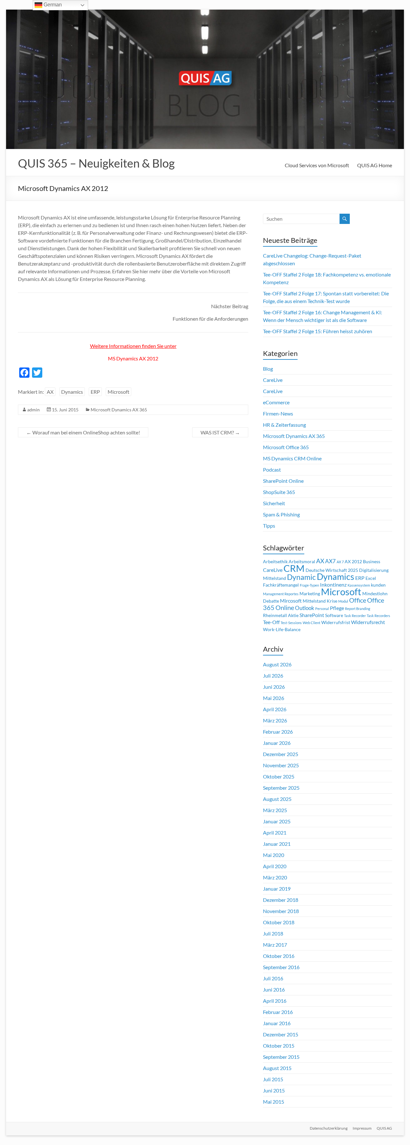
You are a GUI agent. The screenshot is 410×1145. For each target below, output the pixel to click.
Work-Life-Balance (281, 629)
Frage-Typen (309, 585)
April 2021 (274, 832)
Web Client (311, 623)
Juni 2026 (274, 687)
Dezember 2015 (280, 1034)
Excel (370, 578)
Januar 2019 (277, 889)
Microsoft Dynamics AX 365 (119, 409)
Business (371, 561)
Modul (343, 601)
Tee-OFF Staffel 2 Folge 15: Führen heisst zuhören (317, 331)
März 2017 (275, 945)
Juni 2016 (274, 989)
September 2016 (281, 967)
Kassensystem (359, 585)
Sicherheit (274, 503)
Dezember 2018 (280, 900)
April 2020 (274, 866)
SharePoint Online (283, 481)
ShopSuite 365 (279, 492)
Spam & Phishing (281, 514)
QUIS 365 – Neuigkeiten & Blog (96, 163)
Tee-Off (271, 622)
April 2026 (274, 709)
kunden (378, 585)
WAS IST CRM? (220, 432)
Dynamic (301, 576)
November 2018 (281, 911)
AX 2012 (353, 561)
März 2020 (275, 877)
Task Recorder (355, 616)
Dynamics (72, 392)
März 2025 (275, 810)
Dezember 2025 (280, 754)
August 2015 (277, 1068)
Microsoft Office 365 (286, 447)
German (52, 4)
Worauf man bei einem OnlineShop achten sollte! (83, 432)
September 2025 (281, 788)
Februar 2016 (278, 1012)
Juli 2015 (273, 1079)
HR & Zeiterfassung (284, 425)
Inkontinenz (333, 585)
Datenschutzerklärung (329, 1128)
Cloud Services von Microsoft (317, 165)
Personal (322, 608)
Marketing (309, 593)
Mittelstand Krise (320, 601)
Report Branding (357, 608)
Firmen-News (278, 413)
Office (357, 600)
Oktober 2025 (278, 776)
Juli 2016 (273, 978)
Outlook (304, 608)
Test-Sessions (291, 623)
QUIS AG (384, 1128)
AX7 (330, 561)
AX (50, 392)
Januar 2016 (277, 1023)
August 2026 (277, 664)
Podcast (272, 469)
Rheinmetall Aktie (281, 615)
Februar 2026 (278, 732)
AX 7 (340, 562)
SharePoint (311, 615)
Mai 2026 (273, 698)
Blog (268, 369)
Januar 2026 (277, 743)
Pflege (337, 608)
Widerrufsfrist (335, 622)
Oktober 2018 (278, 922)
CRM (294, 568)
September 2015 (281, 1057)
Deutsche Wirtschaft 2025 (332, 570)
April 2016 (274, 1001)
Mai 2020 (273, 855)
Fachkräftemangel (281, 585)
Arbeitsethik (275, 561)
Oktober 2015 (278, 1045)
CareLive (273, 380)
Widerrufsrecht (368, 622)
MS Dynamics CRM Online (292, 458)
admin (33, 409)
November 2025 (281, 765)
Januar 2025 (277, 821)
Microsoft (118, 392)
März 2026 (275, 720)
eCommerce (276, 402)
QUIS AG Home (374, 165)
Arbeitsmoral (302, 561)
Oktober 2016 (278, 956)
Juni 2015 (274, 1090)
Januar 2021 (277, 844)
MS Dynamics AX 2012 (133, 358)
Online (284, 607)
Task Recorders (378, 616)
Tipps (269, 526)
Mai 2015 (273, 1102)
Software (334, 615)
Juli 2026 (273, 675)
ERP (95, 392)
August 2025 (277, 799)
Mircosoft (291, 601)
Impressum (362, 1128)
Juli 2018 (273, 933)
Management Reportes (281, 594)
